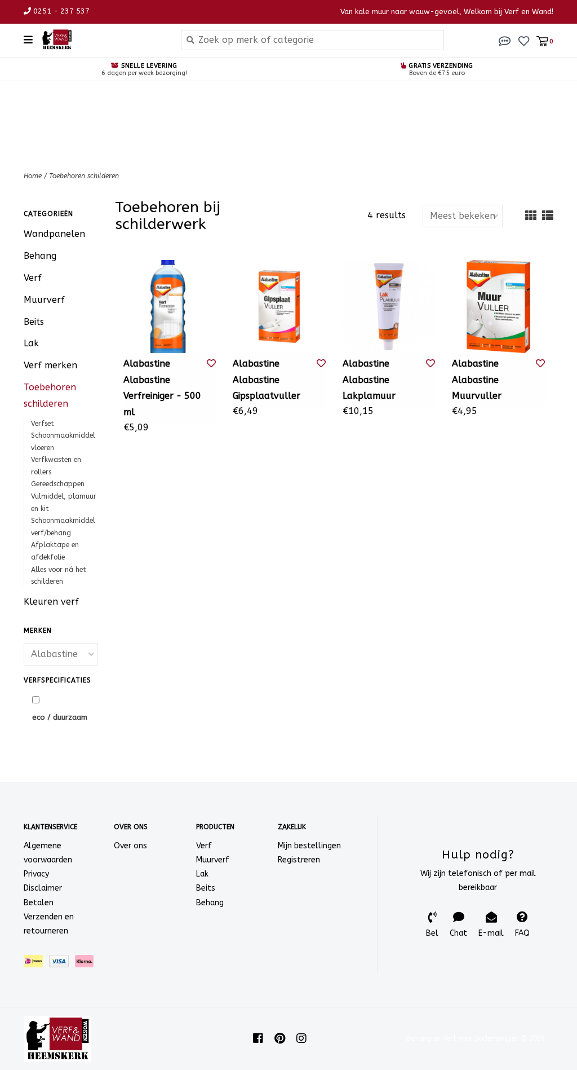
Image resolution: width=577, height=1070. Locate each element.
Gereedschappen (58, 484)
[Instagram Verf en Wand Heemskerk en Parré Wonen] (301, 1038)
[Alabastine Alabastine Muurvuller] (498, 306)
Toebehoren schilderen (84, 176)
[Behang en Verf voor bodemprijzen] (102, 39)
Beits (34, 321)
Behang (40, 255)
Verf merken (50, 365)
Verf (33, 277)
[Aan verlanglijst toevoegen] (211, 363)
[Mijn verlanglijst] (524, 40)
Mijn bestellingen (309, 846)
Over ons (130, 846)
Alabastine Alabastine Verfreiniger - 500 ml (162, 387)
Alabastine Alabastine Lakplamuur (369, 380)
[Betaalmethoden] (36, 963)
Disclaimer (43, 888)
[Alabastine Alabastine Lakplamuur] (389, 306)
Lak (31, 343)
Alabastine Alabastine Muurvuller (476, 380)
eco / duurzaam (59, 717)
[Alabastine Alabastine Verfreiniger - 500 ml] (169, 306)
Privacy (36, 874)
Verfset (42, 424)
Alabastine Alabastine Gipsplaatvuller (266, 380)
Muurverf (44, 299)
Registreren (299, 860)
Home (33, 176)
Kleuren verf (51, 601)
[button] (505, 40)
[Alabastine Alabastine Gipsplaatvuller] (279, 306)
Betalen (39, 903)
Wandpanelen (54, 233)
